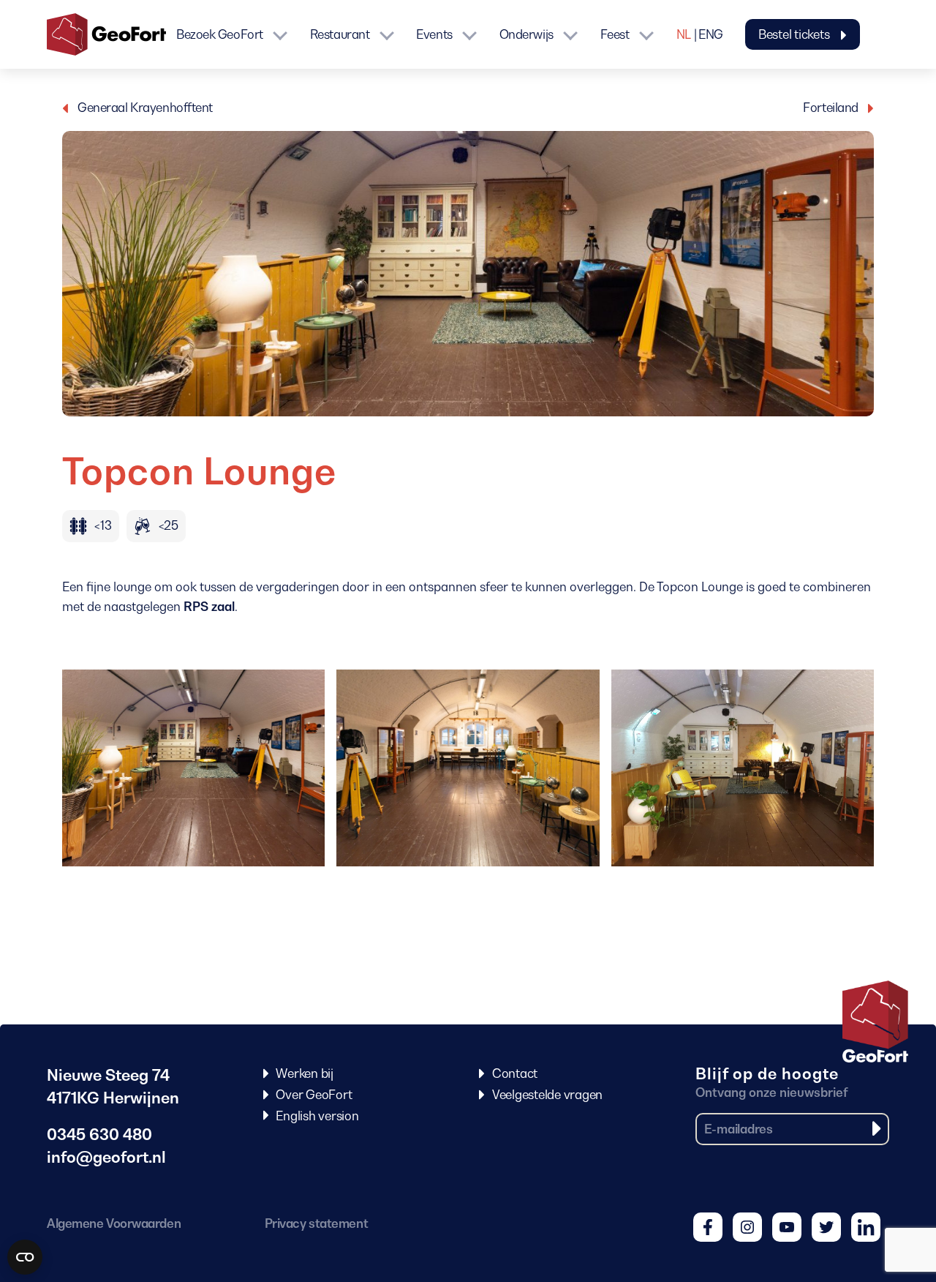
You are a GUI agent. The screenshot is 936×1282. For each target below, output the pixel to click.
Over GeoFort (314, 1094)
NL (683, 34)
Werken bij (304, 1073)
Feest (615, 34)
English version (317, 1116)
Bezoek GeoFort (219, 34)
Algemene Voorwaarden (114, 1223)
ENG (710, 34)
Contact (514, 1073)
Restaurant (340, 34)
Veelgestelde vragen (547, 1094)
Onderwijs (526, 34)
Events (434, 34)
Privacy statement (316, 1223)
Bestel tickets (795, 34)
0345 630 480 (99, 1134)
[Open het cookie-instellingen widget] (24, 1257)
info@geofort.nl (106, 1157)
